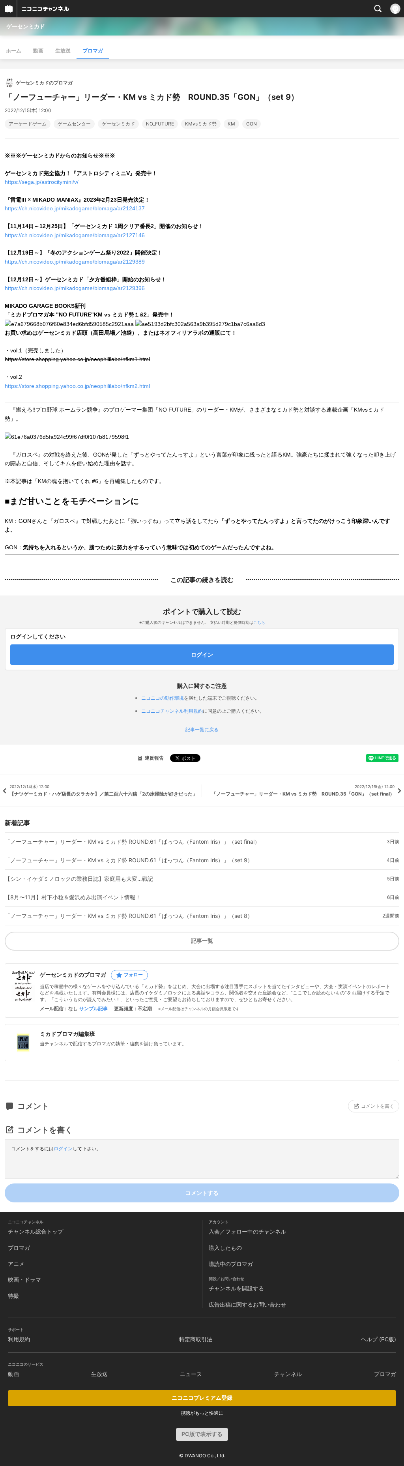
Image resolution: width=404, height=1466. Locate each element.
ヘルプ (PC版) (378, 1339)
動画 (38, 50)
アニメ (16, 1263)
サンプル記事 (93, 1008)
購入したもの (225, 1247)
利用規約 (19, 1339)
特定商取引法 (195, 1339)
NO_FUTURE (160, 124)
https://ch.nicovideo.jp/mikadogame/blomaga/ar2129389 (75, 261)
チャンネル (288, 1374)
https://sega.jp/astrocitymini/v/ (42, 182)
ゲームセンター (74, 124)
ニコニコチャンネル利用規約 (172, 711)
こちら (259, 622)
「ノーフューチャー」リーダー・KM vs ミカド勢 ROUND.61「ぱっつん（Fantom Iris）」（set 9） (129, 860)
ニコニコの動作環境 (162, 698)
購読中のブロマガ (231, 1263)
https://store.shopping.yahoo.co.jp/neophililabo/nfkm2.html (77, 386)
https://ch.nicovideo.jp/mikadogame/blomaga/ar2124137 (75, 208)
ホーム (13, 50)
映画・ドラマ (24, 1279)
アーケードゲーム (28, 124)
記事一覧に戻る (202, 729)
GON (251, 124)
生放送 (63, 50)
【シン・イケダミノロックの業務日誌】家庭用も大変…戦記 (79, 879)
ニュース (191, 1374)
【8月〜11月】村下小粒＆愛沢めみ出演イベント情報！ (73, 897)
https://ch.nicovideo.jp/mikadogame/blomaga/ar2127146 (75, 235)
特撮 (13, 1295)
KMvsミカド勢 (201, 124)
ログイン (63, 1148)
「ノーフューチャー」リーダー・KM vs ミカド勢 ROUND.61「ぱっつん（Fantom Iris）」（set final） (132, 841)
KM (231, 124)
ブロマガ (92, 50)
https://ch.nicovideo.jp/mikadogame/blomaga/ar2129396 (75, 288)
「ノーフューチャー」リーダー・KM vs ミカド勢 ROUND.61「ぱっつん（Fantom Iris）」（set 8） (129, 916)
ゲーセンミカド (25, 26)
